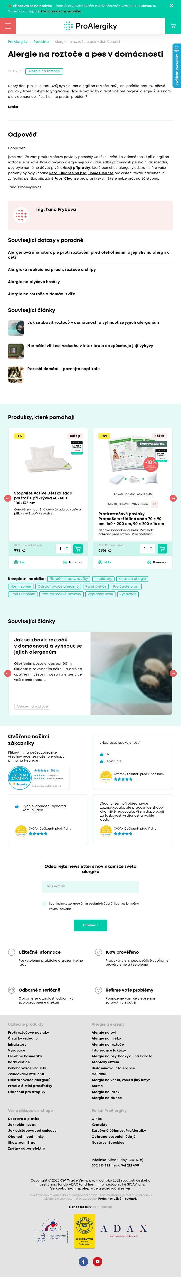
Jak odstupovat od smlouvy (32, 1130)
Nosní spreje (20, 586)
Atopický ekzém (105, 1062)
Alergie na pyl (104, 1032)
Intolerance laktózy (109, 1050)
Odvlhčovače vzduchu (27, 1068)
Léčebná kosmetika (25, 1056)
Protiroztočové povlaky (61, 594)
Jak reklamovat (22, 1124)
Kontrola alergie (132, 578)
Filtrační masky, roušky (68, 578)
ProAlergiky (18, 41)
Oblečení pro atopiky (26, 1092)
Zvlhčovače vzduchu (26, 1074)
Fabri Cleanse (66, 178)
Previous (7, 498)
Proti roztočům (22, 594)
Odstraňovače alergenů (58, 586)
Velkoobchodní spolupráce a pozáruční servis (90, 1188)
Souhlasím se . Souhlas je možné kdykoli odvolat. (94, 906)
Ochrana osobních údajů (114, 1136)
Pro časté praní (126, 586)
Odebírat (90, 925)
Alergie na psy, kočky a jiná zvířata (122, 1056)
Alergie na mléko (106, 1038)
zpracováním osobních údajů (90, 903)
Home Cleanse (101, 173)
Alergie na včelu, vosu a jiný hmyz (121, 1080)
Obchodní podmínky (26, 1136)
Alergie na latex (105, 1092)
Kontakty (99, 1124)
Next (173, 498)
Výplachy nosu (100, 594)
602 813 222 (101, 1165)
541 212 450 (130, 1165)
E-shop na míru (80, 1207)
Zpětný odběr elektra (26, 1148)
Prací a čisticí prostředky (30, 1086)
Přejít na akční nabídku (61, 11)
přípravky (81, 167)
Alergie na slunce (107, 1098)
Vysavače (127, 594)
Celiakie (99, 1074)
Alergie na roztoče (44, 71)
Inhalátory (103, 578)
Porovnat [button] (76, 562)
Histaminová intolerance (113, 1068)
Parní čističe (96, 586)
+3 (154, 504)
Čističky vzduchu (23, 1038)
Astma (97, 1086)
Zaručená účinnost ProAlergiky (119, 1130)
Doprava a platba (24, 1119)
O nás (97, 1119)
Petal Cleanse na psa (68, 173)
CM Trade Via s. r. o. (77, 1180)
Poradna (41, 41)
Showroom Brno (21, 1142)
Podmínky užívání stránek (117, 1199)
